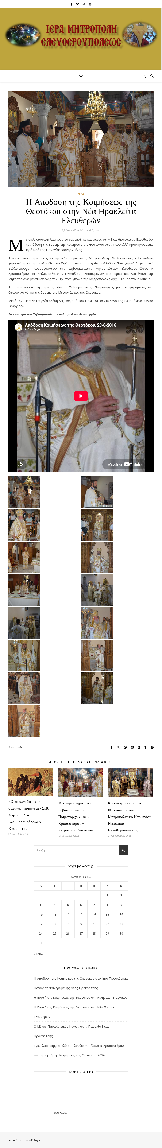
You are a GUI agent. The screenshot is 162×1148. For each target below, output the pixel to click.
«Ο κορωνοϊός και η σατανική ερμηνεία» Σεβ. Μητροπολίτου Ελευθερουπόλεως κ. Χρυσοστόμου (28, 815)
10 (41, 914)
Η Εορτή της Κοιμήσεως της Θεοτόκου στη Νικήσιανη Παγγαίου (81, 997)
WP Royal (35, 1140)
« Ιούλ (38, 954)
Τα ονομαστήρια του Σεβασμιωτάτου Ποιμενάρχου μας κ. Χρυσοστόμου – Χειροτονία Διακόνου (75, 816)
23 (121, 924)
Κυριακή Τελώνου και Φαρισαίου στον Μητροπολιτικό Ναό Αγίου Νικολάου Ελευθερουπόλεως (129, 816)
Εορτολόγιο (59, 1113)
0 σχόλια (94, 230)
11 (55, 914)
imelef (19, 747)
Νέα (81, 194)
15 (107, 914)
